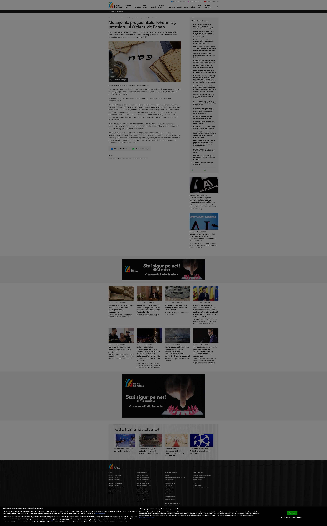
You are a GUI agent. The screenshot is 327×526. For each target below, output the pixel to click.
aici (52, 520)
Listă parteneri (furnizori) (146, 517)
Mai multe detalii (100, 513)
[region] (163, 516)
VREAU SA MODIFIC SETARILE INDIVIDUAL (292, 517)
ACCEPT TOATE (292, 513)
